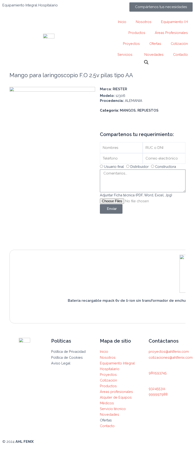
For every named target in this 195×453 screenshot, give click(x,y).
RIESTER (120, 89)
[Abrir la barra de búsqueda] (146, 62)
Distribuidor (139, 167)
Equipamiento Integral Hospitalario (30, 5)
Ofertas (155, 44)
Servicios (124, 54)
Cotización (179, 44)
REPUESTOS (147, 110)
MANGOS (128, 110)
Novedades (154, 54)
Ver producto (84, 311)
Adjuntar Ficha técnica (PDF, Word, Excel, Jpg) (136, 195)
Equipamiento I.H (174, 22)
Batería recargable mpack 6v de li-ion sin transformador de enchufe (129, 300)
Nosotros (143, 22)
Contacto (180, 54)
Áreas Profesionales (171, 33)
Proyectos (131, 44)
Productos (136, 33)
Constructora (165, 167)
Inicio (122, 22)
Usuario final (114, 167)
